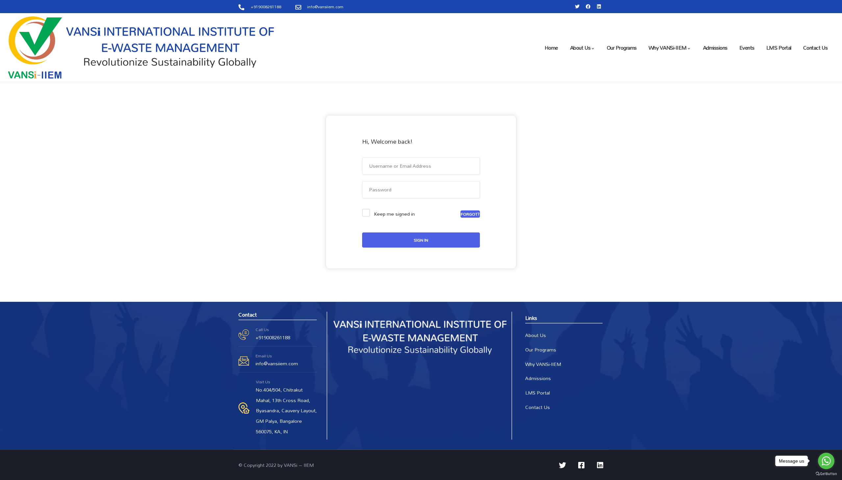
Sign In (421, 240)
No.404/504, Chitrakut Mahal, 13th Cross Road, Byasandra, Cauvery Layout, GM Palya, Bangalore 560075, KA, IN (286, 410)
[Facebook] (588, 6)
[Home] (141, 47)
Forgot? (470, 214)
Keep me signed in (394, 214)
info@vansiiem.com (277, 363)
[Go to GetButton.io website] (826, 473)
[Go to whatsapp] (826, 461)
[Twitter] (577, 6)
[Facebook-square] (581, 465)
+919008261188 (273, 337)
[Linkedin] (599, 6)
